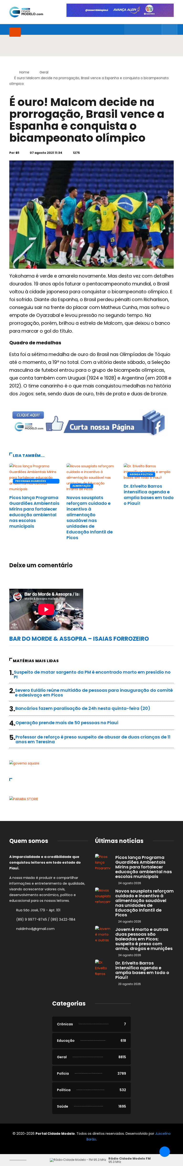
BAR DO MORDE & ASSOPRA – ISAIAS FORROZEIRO (79, 639)
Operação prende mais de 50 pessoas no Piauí (66, 723)
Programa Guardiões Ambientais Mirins (30, 481)
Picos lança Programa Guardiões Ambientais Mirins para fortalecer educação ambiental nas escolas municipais (34, 512)
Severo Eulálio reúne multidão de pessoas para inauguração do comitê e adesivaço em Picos (94, 692)
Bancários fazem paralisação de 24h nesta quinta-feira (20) (82, 708)
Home (24, 72)
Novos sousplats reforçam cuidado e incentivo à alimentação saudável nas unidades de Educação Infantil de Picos (89, 518)
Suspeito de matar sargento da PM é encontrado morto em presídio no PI (92, 674)
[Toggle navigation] (15, 32)
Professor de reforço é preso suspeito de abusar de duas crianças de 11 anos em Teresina (92, 739)
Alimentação (81, 486)
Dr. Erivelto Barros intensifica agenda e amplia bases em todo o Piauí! (149, 494)
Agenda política (141, 474)
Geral (44, 72)
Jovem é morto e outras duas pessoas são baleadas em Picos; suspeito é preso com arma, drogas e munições (144, 938)
